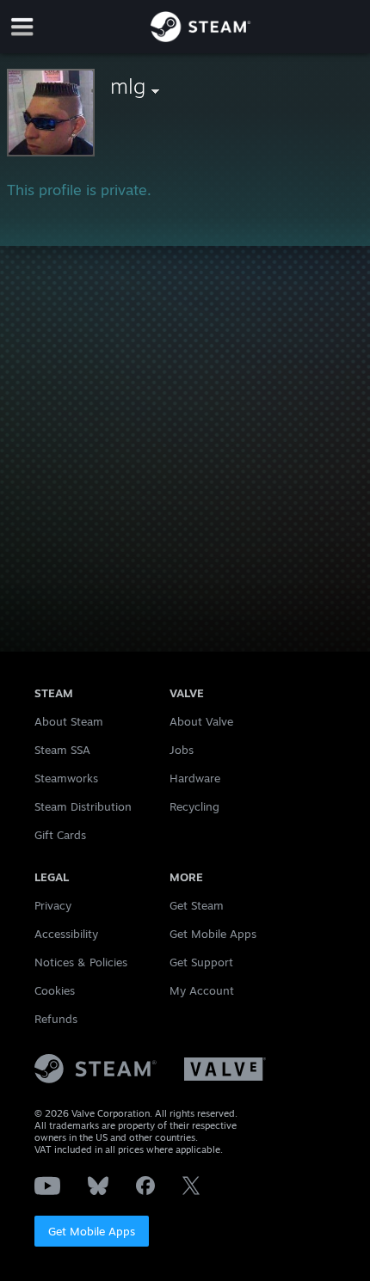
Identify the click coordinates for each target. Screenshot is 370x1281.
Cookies (54, 990)
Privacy (52, 905)
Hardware (195, 778)
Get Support (201, 962)
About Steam (68, 721)
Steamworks (66, 778)
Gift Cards (60, 835)
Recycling (194, 806)
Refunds (55, 1019)
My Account (202, 990)
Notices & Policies (80, 962)
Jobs (182, 750)
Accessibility (66, 934)
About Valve (201, 721)
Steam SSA (62, 750)
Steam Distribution (83, 806)
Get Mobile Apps (91, 1231)
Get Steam (197, 905)
